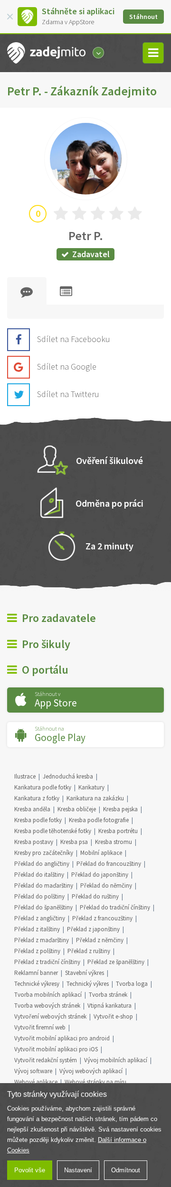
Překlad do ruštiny (95, 896)
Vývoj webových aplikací (91, 1071)
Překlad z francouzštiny (102, 918)
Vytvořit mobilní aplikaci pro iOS (56, 1049)
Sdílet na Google (66, 366)
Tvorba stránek (108, 995)
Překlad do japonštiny (99, 875)
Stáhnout (143, 16)
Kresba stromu (113, 842)
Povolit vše (29, 1170)
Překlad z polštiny (37, 951)
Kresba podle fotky (38, 820)
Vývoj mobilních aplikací (115, 1060)
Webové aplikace (35, 1082)
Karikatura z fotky (36, 798)
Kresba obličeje (76, 809)
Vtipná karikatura (109, 1006)
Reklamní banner (36, 973)
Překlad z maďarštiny (41, 940)
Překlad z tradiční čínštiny (47, 962)
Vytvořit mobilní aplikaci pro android (62, 1038)
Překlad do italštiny (39, 875)
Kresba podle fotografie (99, 820)
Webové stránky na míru (95, 1082)
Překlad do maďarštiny (43, 885)
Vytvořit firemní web (40, 1027)
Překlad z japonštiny (93, 929)
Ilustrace (25, 776)
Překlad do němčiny (106, 885)
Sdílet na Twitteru (68, 394)
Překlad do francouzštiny (108, 864)
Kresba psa (74, 842)
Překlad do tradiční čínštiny (115, 907)
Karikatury (91, 787)
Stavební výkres (84, 973)
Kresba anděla (32, 809)
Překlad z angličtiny (39, 918)
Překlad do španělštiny (43, 907)
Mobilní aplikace (101, 853)
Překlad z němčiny (100, 940)
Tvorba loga (132, 984)
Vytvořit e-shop (113, 1016)
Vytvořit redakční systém (45, 1060)
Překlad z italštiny (37, 929)
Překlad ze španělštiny (115, 962)
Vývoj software (33, 1071)
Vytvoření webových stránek (50, 1016)
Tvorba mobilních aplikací (48, 995)
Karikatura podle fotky (42, 787)
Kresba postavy (33, 842)
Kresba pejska (120, 809)
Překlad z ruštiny (88, 951)
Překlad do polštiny (39, 896)
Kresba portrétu (118, 831)
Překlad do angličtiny (41, 864)
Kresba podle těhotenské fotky (52, 831)
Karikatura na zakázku (95, 798)
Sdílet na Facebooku (73, 339)
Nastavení (78, 1170)
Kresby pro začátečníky (43, 853)
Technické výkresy (36, 984)
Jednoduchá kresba (68, 776)
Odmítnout (125, 1170)
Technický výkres (87, 984)
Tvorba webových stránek (47, 1006)
